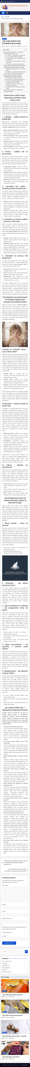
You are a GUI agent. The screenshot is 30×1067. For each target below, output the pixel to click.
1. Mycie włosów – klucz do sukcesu (14, 78)
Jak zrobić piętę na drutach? (10, 1057)
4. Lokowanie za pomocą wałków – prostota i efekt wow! (16, 62)
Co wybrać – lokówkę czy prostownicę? (14, 73)
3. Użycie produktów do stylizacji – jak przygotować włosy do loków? (14, 81)
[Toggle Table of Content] (24, 50)
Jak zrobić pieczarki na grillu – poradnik (14, 1036)
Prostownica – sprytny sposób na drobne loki (16, 71)
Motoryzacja (5, 967)
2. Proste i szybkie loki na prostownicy (14, 56)
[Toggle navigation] (7, 13)
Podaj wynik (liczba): (7, 932)
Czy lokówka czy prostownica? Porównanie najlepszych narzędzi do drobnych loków (14, 66)
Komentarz (5, 885)
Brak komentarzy (23, 46)
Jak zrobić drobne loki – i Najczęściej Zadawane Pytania (13, 90)
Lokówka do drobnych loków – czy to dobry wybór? (15, 69)
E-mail (4, 911)
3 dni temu (6, 1017)
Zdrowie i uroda (6, 972)
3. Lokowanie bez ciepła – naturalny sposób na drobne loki (15, 59)
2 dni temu (6, 996)
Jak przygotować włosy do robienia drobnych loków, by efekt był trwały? (13, 75)
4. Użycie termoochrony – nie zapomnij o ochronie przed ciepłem (15, 84)
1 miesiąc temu (7, 46)
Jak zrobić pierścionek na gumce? (12, 994)
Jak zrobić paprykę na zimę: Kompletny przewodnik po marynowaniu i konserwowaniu (15, 870)
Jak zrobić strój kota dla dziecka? (12, 1015)
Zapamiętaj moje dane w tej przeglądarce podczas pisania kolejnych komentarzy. (14, 928)
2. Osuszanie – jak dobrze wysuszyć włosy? (15, 79)
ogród (3, 969)
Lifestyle (4, 38)
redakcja (15, 46)
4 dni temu (6, 1038)
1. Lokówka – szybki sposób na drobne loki (15, 55)
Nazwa (4, 904)
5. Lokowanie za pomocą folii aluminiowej (15, 64)
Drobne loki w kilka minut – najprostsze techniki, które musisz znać (13, 53)
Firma (3, 963)
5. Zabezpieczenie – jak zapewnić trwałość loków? (15, 87)
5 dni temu (6, 1058)
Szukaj (26, 951)
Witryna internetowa (7, 918)
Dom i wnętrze (5, 961)
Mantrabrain (25, 1065)
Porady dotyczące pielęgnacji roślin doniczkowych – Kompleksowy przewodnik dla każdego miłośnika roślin (16, 862)
